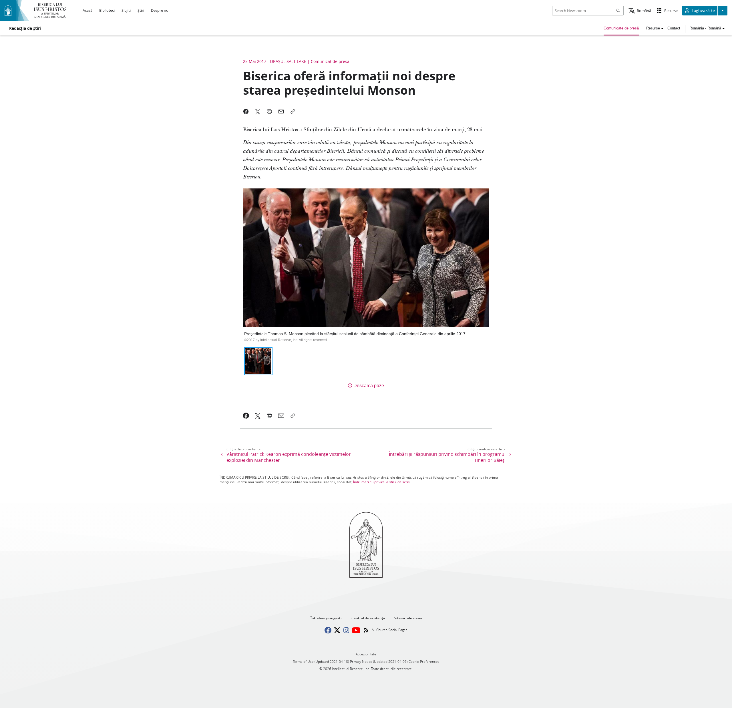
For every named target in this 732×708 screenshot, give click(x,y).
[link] (246, 415)
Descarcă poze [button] (368, 385)
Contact (673, 28)
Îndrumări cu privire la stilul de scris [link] (381, 482)
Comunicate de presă (621, 28)
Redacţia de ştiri (25, 28)
